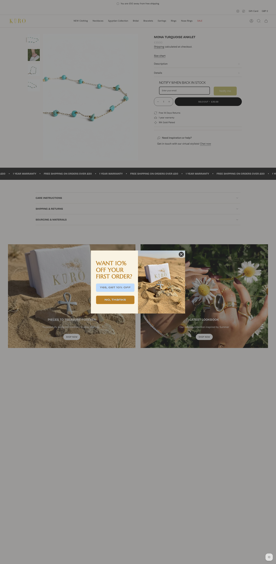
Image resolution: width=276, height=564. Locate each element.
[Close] (181, 254)
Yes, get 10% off (115, 287)
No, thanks (115, 300)
